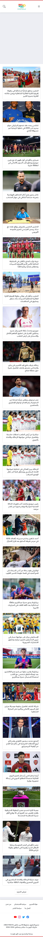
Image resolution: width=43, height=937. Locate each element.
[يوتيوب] (15, 917)
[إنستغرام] (19, 917)
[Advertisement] (21, 36)
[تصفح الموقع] (39, 6)
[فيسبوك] (27, 917)
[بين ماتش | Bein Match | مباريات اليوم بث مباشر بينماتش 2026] (21, 6)
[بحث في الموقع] (4, 6)
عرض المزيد (21, 892)
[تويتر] (23, 917)
